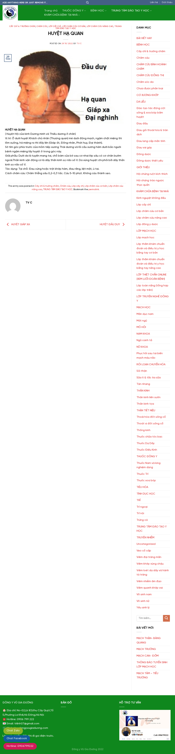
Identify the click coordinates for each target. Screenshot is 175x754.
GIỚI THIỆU (143, 167)
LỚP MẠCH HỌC (146, 230)
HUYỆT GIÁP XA (20, 224)
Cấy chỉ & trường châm (22, 26)
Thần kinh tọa (145, 403)
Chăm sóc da (145, 82)
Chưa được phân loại (150, 88)
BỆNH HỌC (97, 10)
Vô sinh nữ (143, 601)
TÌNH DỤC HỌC (146, 493)
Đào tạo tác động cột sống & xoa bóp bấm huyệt (151, 112)
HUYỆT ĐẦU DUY (110, 224)
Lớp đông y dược (147, 224)
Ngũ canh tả (144, 340)
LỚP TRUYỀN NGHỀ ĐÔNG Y (153, 298)
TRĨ (138, 500)
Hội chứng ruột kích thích (152, 174)
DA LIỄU (141, 101)
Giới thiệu (167, 2)
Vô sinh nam (144, 594)
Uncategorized (146, 544)
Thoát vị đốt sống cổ (150, 423)
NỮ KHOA (142, 346)
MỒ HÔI (141, 327)
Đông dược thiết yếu (150, 160)
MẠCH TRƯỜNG (146, 649)
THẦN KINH (143, 390)
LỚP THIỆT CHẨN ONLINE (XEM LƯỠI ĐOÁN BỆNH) (151, 277)
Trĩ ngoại (142, 506)
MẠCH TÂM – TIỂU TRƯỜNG (147, 675)
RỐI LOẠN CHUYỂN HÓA (151, 364)
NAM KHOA (143, 333)
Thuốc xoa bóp (146, 480)
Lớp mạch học (145, 237)
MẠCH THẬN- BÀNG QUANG (149, 640)
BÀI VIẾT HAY (144, 38)
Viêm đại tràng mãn (149, 557)
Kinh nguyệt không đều (151, 198)
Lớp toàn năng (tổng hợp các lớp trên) (152, 287)
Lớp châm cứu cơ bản (74, 26)
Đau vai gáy (144, 147)
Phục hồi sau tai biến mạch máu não (150, 355)
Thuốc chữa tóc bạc (149, 436)
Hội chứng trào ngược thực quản (150, 182)
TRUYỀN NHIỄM (145, 537)
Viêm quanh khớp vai (150, 587)
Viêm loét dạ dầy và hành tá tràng (153, 572)
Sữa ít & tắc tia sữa (149, 377)
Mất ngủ (142, 320)
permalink (94, 189)
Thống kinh (143, 430)
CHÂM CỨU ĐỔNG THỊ (150, 75)
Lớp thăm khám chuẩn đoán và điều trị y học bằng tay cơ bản (151, 248)
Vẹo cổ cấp (144, 550)
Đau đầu (142, 123)
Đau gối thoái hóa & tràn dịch (152, 132)
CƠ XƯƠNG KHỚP (148, 95)
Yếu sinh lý (143, 607)
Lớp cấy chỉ (55, 26)
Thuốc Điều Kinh (147, 449)
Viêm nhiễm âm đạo (149, 581)
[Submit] (166, 618)
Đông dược (144, 154)
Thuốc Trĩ (142, 474)
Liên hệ (154, 2)
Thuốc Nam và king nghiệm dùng (148, 465)
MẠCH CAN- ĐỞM (148, 655)
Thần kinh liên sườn (148, 397)
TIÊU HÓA (142, 487)
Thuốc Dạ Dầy (145, 443)
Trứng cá (142, 520)
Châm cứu (42, 26)
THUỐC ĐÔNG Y (73, 10)
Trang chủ (50, 10)
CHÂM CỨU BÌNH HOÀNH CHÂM (151, 66)
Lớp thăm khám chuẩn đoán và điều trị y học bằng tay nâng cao (151, 264)
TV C (79, 44)
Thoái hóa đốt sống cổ (151, 417)
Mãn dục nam (145, 314)
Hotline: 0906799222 (20, 746)
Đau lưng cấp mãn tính (151, 141)
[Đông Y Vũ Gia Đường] (20, 12)
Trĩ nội (140, 513)
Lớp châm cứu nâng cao (100, 26)
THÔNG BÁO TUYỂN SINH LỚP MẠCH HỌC (152, 664)
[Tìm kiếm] (87, 2)
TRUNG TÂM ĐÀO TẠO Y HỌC (130, 10)
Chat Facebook (17, 738)
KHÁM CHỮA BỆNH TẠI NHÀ (61, 14)
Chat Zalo (13, 730)
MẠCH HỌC (144, 307)
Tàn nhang (143, 384)
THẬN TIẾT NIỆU (146, 410)
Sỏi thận (142, 371)
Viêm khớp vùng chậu (150, 563)
